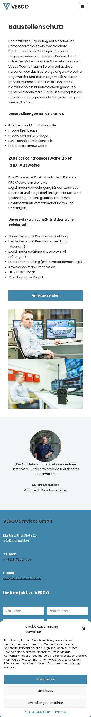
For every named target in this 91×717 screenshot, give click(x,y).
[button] (84, 629)
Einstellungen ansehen (45, 702)
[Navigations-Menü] (83, 6)
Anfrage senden (45, 295)
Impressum (62, 712)
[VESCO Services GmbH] (16, 6)
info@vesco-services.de (22, 578)
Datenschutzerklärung (38, 712)
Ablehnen (45, 691)
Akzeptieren (45, 679)
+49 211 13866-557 (17, 559)
